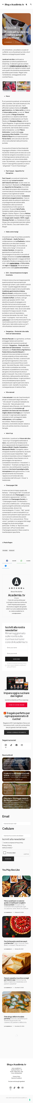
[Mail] (21, 746)
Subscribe (16, 659)
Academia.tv (16, 595)
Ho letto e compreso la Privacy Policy (13, 842)
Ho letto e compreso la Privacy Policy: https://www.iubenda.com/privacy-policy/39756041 (17, 665)
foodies (5, 550)
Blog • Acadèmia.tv (14, 4)
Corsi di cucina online (16, 704)
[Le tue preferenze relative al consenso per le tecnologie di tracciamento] (30, 1100)
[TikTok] (11, 746)
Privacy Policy (7, 845)
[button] (3, 4)
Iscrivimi (8, 858)
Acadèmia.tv (23, 1097)
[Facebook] (16, 746)
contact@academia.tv (16, 613)
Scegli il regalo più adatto (16, 732)
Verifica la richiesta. (7, 847)
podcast (11, 550)
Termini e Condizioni (16, 1078)
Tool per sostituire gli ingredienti (16, 1081)
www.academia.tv (16, 1068)
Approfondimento (10, 27)
